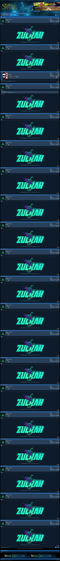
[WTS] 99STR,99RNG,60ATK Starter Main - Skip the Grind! (35, 548)
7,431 (58, 73)
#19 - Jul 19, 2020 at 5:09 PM (4, 493)
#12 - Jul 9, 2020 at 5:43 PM (4, 303)
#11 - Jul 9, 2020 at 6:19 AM (4, 276)
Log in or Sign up (57, 0)
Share (58, 70)
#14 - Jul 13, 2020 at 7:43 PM (4, 357)
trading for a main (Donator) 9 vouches (22, 548)
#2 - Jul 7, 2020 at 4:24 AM (4, 44)
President (10, 74)
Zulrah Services (9, 19)
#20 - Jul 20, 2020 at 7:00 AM (4, 520)
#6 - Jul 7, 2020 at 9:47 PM (4, 140)
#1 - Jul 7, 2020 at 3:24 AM (4, 17)
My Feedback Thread (30, 165)
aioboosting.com (37, 165)
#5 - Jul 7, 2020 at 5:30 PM (4, 113)
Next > (58, 547)
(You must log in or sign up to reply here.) (5, 547)
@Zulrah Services (14, 92)
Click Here (58, 75)
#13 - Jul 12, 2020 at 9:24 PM (4, 330)
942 (58, 19)
